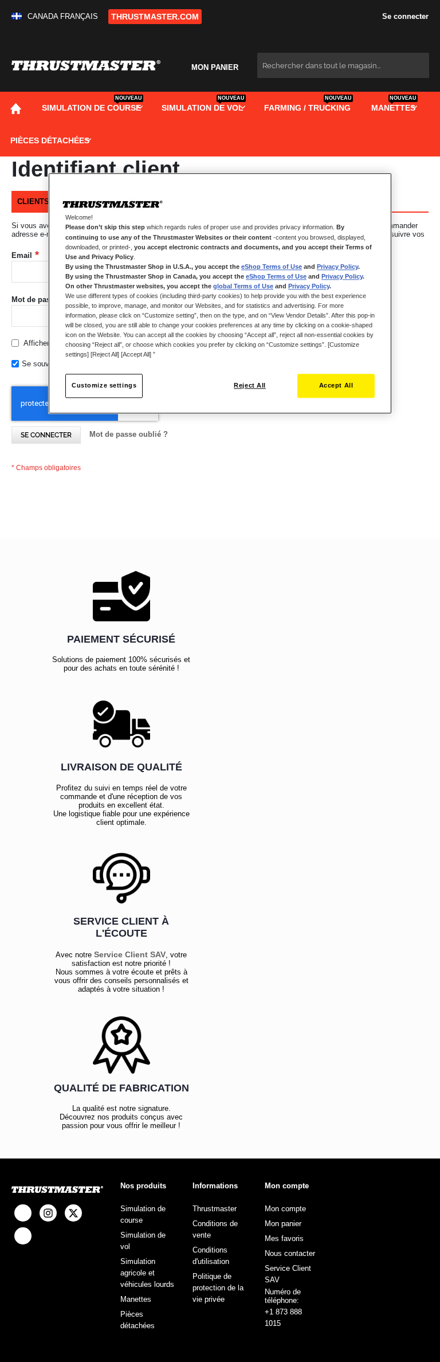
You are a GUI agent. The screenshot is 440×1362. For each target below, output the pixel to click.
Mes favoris (284, 1238)
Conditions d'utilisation (210, 1256)
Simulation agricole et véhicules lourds (147, 1273)
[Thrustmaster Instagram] (48, 1213)
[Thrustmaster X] (73, 1213)
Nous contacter (290, 1253)
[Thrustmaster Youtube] (23, 1235)
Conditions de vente (215, 1229)
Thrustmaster (214, 1208)
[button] (57, 16)
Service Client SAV (130, 954)
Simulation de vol (143, 1241)
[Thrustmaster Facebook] (23, 1213)
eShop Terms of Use (271, 266)
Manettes (135, 1299)
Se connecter (404, 16)
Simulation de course (143, 1214)
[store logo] (85, 65)
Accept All (336, 385)
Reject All (250, 385)
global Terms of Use (243, 286)
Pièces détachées (137, 1320)
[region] (220, 293)
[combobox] (343, 65)
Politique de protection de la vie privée (217, 1288)
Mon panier (283, 1223)
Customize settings (104, 385)
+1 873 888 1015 (283, 1318)
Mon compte (285, 1208)
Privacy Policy (337, 266)
